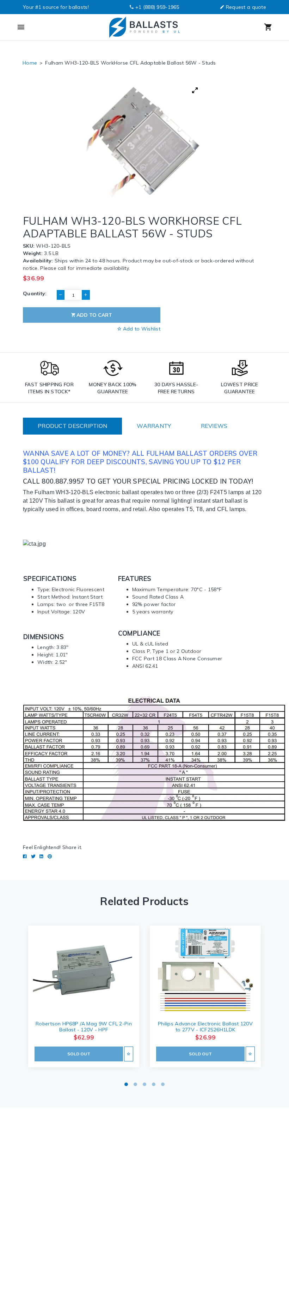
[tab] (72, 426)
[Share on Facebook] (25, 856)
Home (30, 63)
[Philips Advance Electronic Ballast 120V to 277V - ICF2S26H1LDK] (205, 970)
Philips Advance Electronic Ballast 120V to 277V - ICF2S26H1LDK (205, 1026)
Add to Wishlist (141, 329)
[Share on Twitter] (33, 856)
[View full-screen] (195, 90)
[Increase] (86, 295)
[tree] (144, 141)
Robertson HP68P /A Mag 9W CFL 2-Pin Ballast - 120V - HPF (84, 1026)
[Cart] (239, 27)
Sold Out (78, 1053)
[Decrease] (60, 295)
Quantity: (35, 293)
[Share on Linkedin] (41, 856)
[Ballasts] (144, 27)
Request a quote (246, 7)
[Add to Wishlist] (128, 1054)
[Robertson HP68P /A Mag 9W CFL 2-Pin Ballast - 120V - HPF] (83, 970)
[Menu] (49, 27)
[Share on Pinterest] (50, 856)
